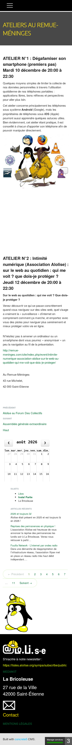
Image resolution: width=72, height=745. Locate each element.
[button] (9, 6)
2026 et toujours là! (21, 513)
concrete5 (21, 739)
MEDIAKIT (10, 671)
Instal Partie (25, 497)
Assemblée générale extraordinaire (24, 424)
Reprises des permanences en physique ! (33, 526)
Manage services (55, 740)
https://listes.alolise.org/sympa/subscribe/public (35, 665)
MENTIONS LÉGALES (17, 724)
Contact (11, 714)
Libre (21, 493)
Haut (6, 430)
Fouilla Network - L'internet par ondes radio (34, 545)
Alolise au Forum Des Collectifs (22, 413)
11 (13, 583)
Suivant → (26, 583)
